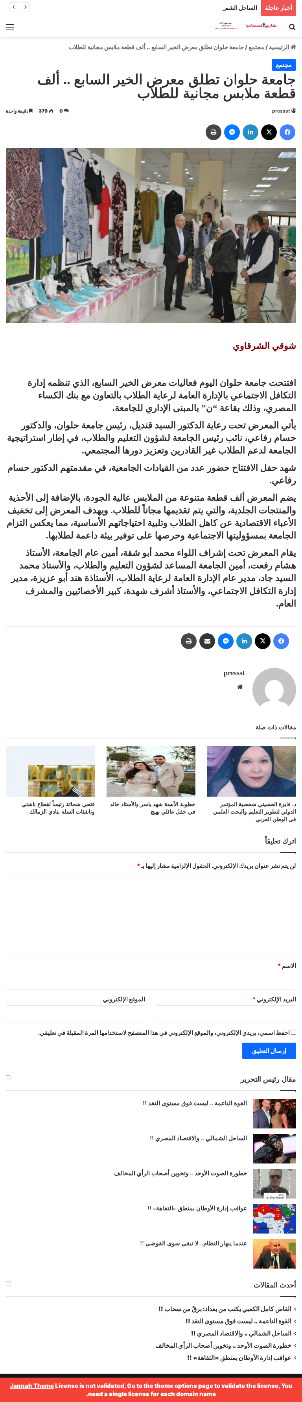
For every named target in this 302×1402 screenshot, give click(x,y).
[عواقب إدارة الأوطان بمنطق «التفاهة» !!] (274, 1219)
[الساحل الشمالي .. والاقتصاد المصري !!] (274, 1148)
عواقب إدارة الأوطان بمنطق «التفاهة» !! (196, 1208)
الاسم (287, 965)
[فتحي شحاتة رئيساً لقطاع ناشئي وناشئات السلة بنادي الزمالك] (50, 771)
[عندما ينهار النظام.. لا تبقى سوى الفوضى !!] (274, 1254)
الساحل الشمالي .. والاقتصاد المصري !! (209, 7)
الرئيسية (280, 47)
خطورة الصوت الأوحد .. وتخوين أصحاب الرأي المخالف (179, 1173)
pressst (281, 111)
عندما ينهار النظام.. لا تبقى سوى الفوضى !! (193, 1243)
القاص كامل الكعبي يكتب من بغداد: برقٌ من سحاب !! (224, 1309)
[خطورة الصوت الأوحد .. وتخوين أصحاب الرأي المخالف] (274, 1184)
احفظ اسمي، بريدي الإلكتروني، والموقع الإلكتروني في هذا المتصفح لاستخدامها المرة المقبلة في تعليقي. (164, 1032)
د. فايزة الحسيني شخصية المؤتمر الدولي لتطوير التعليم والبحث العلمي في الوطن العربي (254, 811)
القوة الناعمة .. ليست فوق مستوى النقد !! (195, 1103)
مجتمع (256, 47)
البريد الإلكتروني (274, 999)
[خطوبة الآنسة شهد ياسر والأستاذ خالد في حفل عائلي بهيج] (151, 771)
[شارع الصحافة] (240, 26)
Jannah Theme (32, 1385)
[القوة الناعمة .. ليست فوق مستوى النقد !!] (274, 1113)
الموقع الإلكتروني (124, 999)
